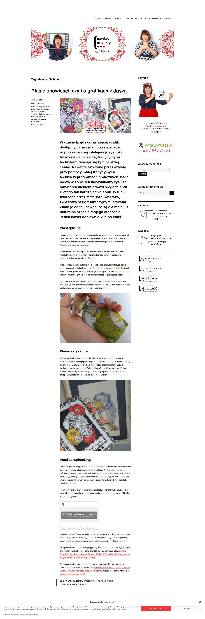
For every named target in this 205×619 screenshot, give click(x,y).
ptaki (36, 116)
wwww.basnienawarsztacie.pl (72, 574)
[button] (200, 602)
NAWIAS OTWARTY (102, 18)
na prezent (41, 111)
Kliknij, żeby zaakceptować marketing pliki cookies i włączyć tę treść (79, 515)
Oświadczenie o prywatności (29, 615)
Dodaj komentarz (37, 125)
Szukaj (142, 174)
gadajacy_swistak (92, 571)
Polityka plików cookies (11, 615)
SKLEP (118, 18)
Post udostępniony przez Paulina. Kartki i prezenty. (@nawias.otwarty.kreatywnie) (92, 528)
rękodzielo (42, 116)
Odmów (187, 609)
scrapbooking (35, 119)
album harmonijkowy (38, 106)
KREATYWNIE (133, 18)
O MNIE (167, 18)
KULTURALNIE (151, 18)
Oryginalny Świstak (75, 571)
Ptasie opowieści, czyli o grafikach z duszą (79, 90)
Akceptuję (155, 609)
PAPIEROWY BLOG (38, 103)
